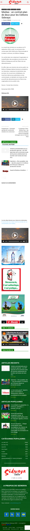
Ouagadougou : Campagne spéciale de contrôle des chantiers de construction (8, 130)
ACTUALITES (8, 7)
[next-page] (5, 178)
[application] (15, 103)
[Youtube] (23, 515)
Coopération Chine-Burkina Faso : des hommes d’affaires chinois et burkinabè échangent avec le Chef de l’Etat (21, 132)
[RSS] (12, 515)
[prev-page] (2, 178)
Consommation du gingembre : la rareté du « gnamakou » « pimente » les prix (19, 406)
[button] (15, 104)
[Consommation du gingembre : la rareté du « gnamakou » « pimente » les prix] (6, 407)
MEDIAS (18, 9)
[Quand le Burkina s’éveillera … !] (5, 172)
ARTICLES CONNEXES (9, 142)
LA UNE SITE (13, 9)
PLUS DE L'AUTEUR (8, 144)
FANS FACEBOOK (7, 350)
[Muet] (24, 109)
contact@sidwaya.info (15, 503)
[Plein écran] (26, 109)
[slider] (14, 109)
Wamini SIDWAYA (7, 20)
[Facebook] (6, 515)
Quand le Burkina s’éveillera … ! (18, 170)
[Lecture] (3, 109)
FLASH (9, 9)
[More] (21, 23)
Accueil (3, 7)
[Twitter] (18, 515)
